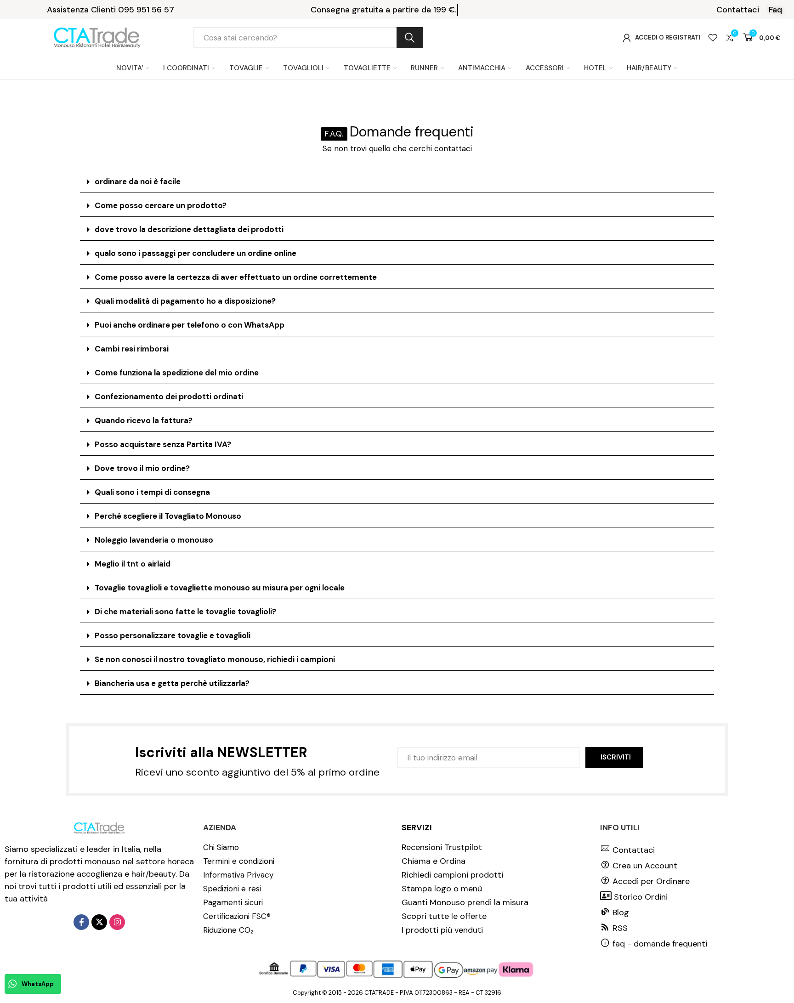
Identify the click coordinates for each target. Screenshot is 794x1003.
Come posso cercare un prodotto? (161, 205)
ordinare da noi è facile (138, 181)
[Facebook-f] (81, 922)
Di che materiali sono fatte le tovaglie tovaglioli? (185, 611)
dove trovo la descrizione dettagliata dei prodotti (189, 229)
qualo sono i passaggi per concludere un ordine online (195, 253)
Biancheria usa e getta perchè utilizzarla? (172, 683)
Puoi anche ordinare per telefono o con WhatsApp (189, 325)
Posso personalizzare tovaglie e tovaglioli (172, 635)
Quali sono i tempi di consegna (152, 492)
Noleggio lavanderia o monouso (154, 540)
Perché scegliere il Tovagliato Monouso (168, 516)
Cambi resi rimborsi (132, 349)
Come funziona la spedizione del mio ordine (177, 373)
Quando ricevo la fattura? (144, 420)
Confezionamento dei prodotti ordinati (169, 396)
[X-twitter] (99, 922)
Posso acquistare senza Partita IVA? (163, 444)
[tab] (397, 182)
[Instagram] (117, 922)
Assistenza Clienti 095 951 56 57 (110, 9)
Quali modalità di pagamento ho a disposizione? (185, 301)
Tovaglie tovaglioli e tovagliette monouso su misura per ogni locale (220, 588)
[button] (738, 9)
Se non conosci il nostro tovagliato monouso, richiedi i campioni (215, 659)
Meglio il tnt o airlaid (132, 564)
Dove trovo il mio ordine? (142, 468)
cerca (410, 37)
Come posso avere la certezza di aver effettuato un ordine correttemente (236, 277)
